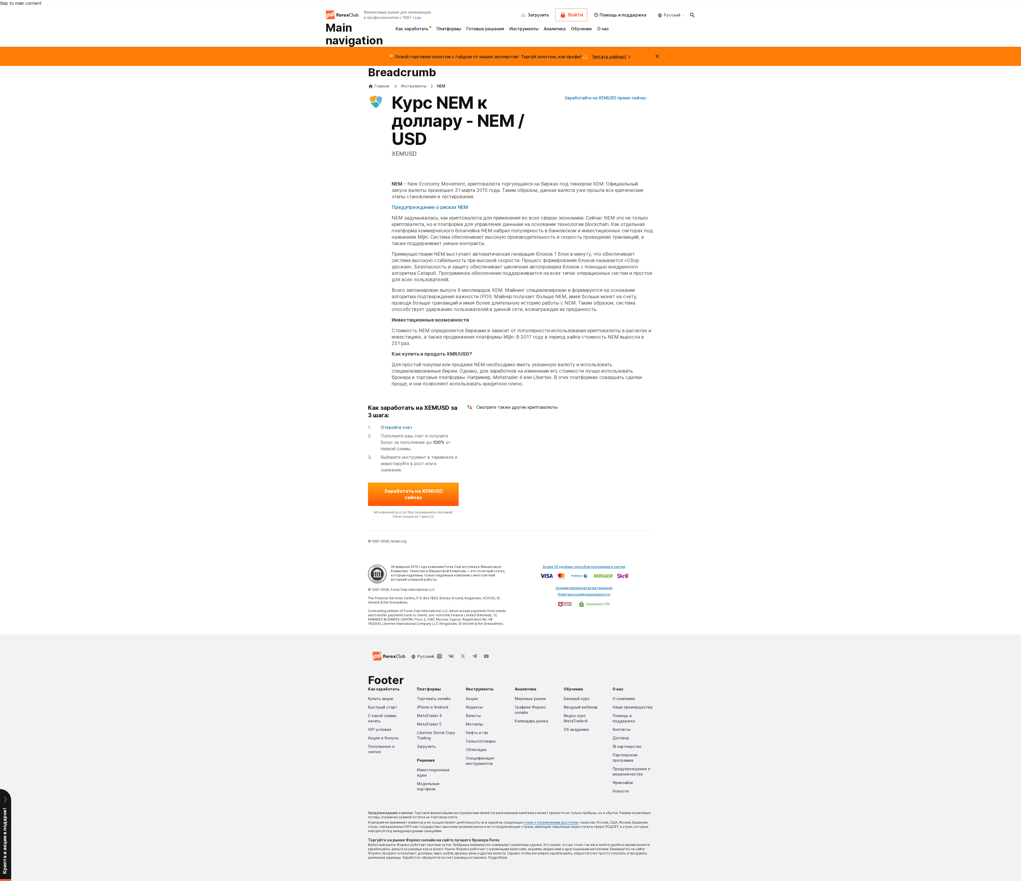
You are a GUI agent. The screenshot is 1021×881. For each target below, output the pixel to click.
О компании (624, 698)
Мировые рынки (530, 698)
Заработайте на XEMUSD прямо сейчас (605, 97)
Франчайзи (623, 782)
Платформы (449, 28)
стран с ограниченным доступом (551, 822)
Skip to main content (20, 3)
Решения (426, 760)
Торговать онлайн (434, 698)
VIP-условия (379, 729)
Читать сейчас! (609, 56)
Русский (672, 15)
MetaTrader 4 (429, 715)
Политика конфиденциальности (584, 594)
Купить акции (380, 698)
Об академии (576, 729)
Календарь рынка (531, 721)
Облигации (476, 749)
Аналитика (555, 28)
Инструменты (523, 28)
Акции (472, 698)
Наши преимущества (632, 707)
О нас (603, 28)
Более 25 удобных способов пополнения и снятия (584, 567)
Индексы (474, 707)
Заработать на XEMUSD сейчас (413, 494)
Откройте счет (396, 427)
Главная (381, 86)
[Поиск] (692, 14)
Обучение (581, 28)
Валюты (473, 715)
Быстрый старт (382, 707)
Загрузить (426, 746)
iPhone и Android (432, 707)
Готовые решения (485, 28)
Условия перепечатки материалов (583, 588)
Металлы (474, 724)
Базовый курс (577, 698)
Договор (621, 738)
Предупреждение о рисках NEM (430, 207)
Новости (621, 791)
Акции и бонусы (383, 738)
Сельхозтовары (481, 741)
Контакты (621, 729)
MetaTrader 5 (429, 724)
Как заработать (412, 28)
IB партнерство (627, 746)
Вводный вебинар (581, 707)
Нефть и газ (477, 732)
